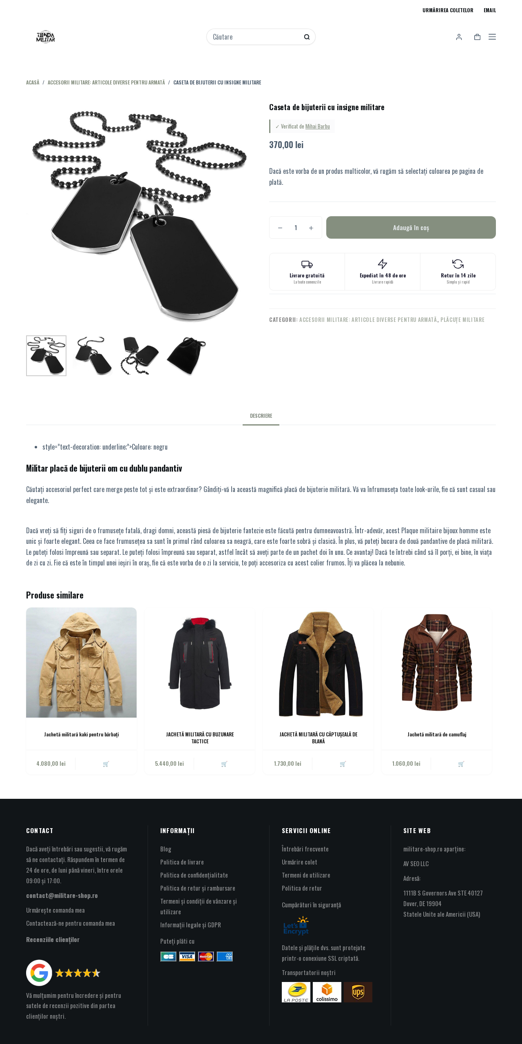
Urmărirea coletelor (447, 10)
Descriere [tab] (261, 415)
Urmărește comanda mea (55, 909)
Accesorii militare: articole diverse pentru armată (368, 319)
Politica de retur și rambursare (197, 887)
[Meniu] (492, 36)
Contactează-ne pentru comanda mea (70, 922)
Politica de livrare (182, 861)
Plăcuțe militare (462, 319)
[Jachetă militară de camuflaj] (437, 662)
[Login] (459, 37)
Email (490, 10)
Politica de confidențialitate (194, 874)
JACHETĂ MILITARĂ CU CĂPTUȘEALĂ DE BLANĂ (318, 738)
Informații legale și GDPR (190, 924)
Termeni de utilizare (306, 874)
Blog (165, 848)
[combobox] (255, 37)
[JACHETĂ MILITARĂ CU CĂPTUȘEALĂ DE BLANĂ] (318, 662)
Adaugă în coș (411, 227)
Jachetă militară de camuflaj (436, 734)
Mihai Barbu (317, 126)
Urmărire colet (299, 861)
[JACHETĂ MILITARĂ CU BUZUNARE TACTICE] (200, 662)
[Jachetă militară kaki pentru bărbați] (81, 662)
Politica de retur (302, 887)
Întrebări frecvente (305, 848)
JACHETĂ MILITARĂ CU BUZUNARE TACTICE (200, 738)
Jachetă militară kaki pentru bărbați (81, 734)
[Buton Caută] (307, 37)
